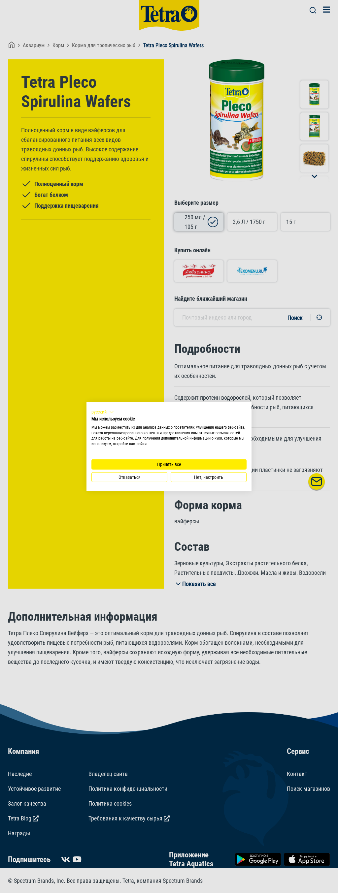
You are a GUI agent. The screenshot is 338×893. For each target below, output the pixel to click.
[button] (102, 412)
